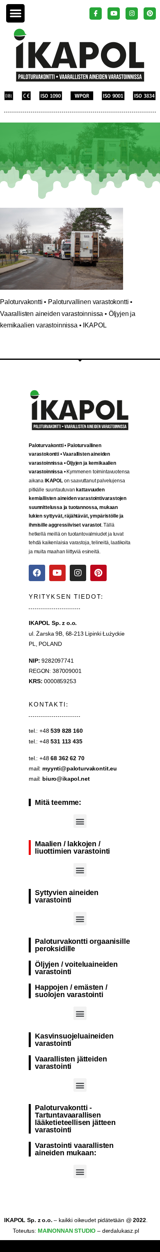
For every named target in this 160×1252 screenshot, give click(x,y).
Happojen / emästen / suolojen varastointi (71, 991)
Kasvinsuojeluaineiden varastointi (74, 1039)
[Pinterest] (98, 573)
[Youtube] (57, 573)
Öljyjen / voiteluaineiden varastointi (76, 968)
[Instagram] (78, 573)
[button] (15, 13)
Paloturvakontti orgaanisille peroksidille (82, 945)
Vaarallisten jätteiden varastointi (71, 1062)
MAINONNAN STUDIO (66, 1230)
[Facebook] (37, 573)
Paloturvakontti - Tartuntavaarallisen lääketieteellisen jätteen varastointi (75, 1119)
